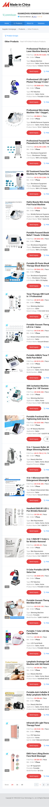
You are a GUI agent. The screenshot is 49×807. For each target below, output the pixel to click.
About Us (30, 23)
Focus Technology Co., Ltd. (29, 798)
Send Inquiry (34, 71)
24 (12, 785)
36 (17, 785)
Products (19, 23)
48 (22, 785)
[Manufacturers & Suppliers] (16, 4)
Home (7, 23)
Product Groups (12, 36)
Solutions (41, 23)
